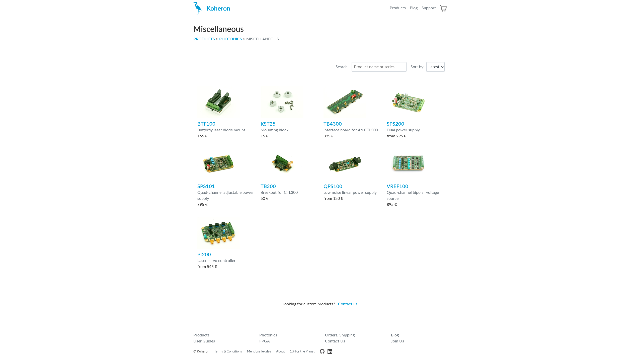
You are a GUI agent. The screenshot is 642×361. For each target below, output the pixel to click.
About (280, 351)
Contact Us (335, 341)
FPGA (264, 341)
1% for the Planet (302, 351)
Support (429, 8)
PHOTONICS (230, 39)
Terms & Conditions (228, 351)
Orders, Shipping (340, 335)
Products (398, 8)
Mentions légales (259, 351)
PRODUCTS (204, 39)
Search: (342, 67)
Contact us (347, 304)
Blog (414, 8)
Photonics (268, 335)
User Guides (204, 341)
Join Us (397, 341)
